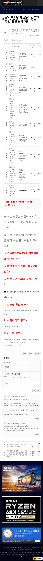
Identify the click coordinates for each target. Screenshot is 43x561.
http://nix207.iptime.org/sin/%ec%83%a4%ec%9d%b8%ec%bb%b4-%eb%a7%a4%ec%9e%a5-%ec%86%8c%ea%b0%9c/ (21, 342)
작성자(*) (7, 362)
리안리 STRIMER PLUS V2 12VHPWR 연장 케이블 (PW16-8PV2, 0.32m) (23, 174)
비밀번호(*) (6, 368)
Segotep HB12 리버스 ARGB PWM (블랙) (23, 67)
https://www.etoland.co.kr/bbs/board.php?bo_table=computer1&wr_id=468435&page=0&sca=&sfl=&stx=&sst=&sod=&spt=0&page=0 (21, 428)
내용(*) (6, 383)
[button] (15, 40)
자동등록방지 (6, 375)
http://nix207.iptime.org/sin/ (13, 326)
